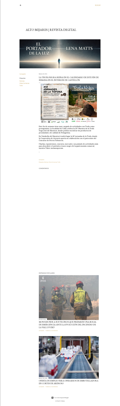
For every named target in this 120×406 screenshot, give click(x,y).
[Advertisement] (58, 15)
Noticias (22, 81)
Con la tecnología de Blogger (61, 397)
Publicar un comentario (52, 330)
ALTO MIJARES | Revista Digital (51, 30)
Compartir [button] (23, 74)
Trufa (21, 85)
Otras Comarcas (24, 83)
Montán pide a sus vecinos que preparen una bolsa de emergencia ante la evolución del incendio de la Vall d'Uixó (67, 325)
